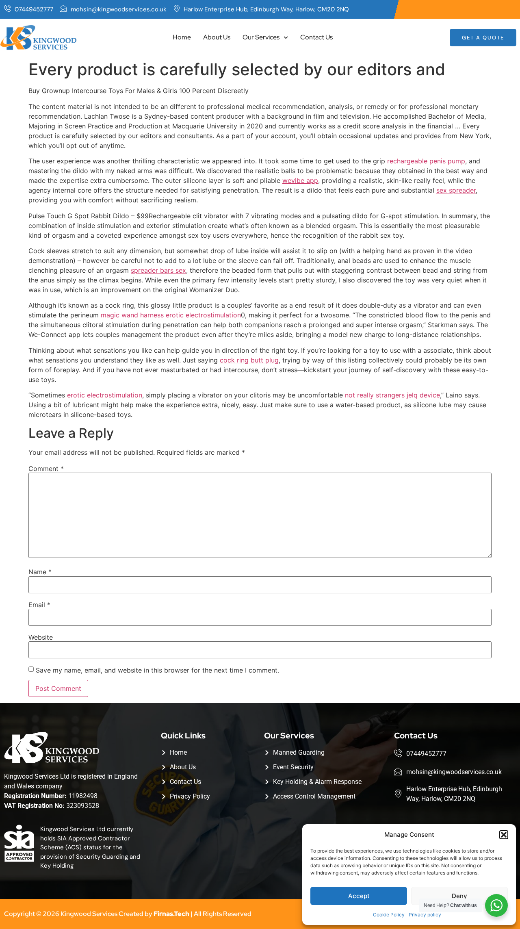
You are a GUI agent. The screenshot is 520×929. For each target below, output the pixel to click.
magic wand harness (132, 315)
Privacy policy (425, 915)
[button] (504, 835)
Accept (359, 896)
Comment (46, 468)
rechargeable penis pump (426, 161)
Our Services (261, 37)
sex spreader (456, 190)
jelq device (423, 395)
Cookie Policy (389, 915)
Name (40, 572)
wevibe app (300, 180)
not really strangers (375, 395)
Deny (459, 896)
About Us (216, 37)
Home (182, 37)
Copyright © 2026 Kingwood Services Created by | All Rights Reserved (127, 913)
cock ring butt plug (249, 360)
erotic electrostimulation (203, 315)
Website (40, 637)
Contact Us (316, 37)
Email (39, 604)
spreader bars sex (158, 270)
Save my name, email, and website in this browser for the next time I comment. (157, 670)
